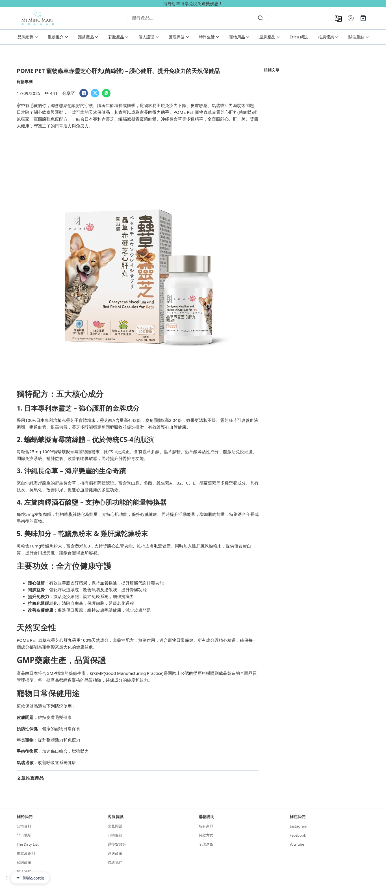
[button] (7, 878)
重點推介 (56, 37)
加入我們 (24, 871)
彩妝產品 (116, 37)
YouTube (297, 844)
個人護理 (146, 37)
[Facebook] (83, 93)
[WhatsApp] (106, 93)
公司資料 (24, 826)
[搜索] (260, 18)
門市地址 (24, 835)
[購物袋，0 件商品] (363, 18)
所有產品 (206, 826)
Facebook (298, 835)
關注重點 (356, 37)
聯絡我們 (115, 862)
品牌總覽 (25, 37)
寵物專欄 (24, 81)
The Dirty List (28, 844)
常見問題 (115, 826)
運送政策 (115, 853)
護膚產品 (86, 37)
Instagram (298, 826)
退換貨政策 (117, 844)
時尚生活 (207, 37)
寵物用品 (237, 37)
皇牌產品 (267, 37)
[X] (95, 93)
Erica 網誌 (299, 37)
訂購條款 (115, 835)
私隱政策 (24, 862)
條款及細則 (26, 853)
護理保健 (177, 37)
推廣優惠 (326, 37)
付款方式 (206, 835)
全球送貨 (206, 844)
